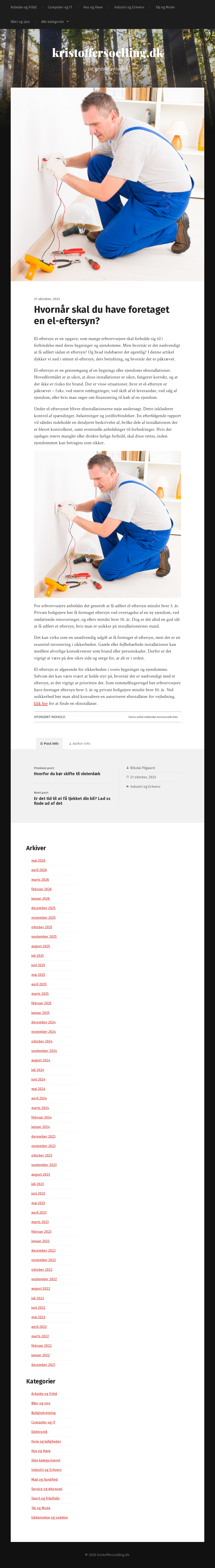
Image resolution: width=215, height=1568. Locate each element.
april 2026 (39, 870)
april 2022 (39, 1327)
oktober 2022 (41, 1270)
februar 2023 (41, 1232)
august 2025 (40, 946)
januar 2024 (40, 1127)
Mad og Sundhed (44, 1479)
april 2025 (39, 984)
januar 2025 (40, 1013)
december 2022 (43, 1251)
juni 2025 (38, 965)
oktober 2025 (41, 927)
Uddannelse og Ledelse (49, 1517)
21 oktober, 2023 (143, 777)
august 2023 (40, 1175)
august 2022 (40, 1289)
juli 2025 (37, 956)
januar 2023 (40, 1241)
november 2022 (43, 1260)
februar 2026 (41, 889)
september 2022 (44, 1279)
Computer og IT (60, 7)
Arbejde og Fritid (24, 7)
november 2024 (43, 1032)
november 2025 (43, 918)
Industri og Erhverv (129, 7)
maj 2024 (38, 1089)
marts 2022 (40, 1336)
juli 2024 (37, 1070)
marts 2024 (40, 1108)
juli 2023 (37, 1184)
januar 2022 (40, 1355)
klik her (41, 703)
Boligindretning (43, 1413)
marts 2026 (40, 880)
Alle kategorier (52, 22)
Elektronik (39, 1432)
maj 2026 (38, 861)
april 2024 (39, 1098)
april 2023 (39, 1213)
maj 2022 (38, 1317)
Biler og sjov (20, 22)
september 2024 (44, 1051)
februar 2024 (41, 1117)
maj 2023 (38, 1203)
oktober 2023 (41, 1155)
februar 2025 (41, 1003)
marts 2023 (40, 1222)
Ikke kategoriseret (45, 1460)
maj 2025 (38, 975)
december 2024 (43, 1022)
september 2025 (44, 937)
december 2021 (43, 1365)
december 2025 (43, 908)
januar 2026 (40, 899)
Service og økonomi (46, 1489)
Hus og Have (93, 7)
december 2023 (43, 1137)
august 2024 (40, 1060)
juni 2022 (38, 1308)
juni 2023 (38, 1193)
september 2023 (44, 1165)
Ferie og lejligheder (46, 1441)
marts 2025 (40, 994)
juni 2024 (38, 1079)
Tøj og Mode (165, 7)
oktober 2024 (41, 1041)
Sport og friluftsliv (45, 1498)
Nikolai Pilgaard (142, 768)
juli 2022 (37, 1298)
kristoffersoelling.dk (107, 52)
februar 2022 (41, 1346)
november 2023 (43, 1146)
